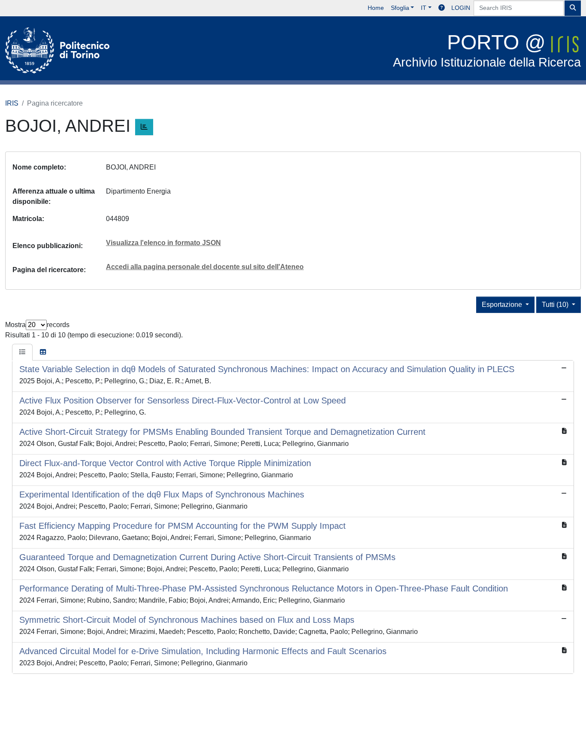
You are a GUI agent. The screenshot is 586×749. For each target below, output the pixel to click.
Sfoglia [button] (400, 7)
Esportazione (503, 304)
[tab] (22, 352)
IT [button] (423, 7)
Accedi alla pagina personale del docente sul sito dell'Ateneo (205, 266)
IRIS (11, 103)
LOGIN (460, 7)
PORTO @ (487, 50)
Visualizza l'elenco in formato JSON (163, 242)
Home (376, 7)
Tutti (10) (556, 304)
